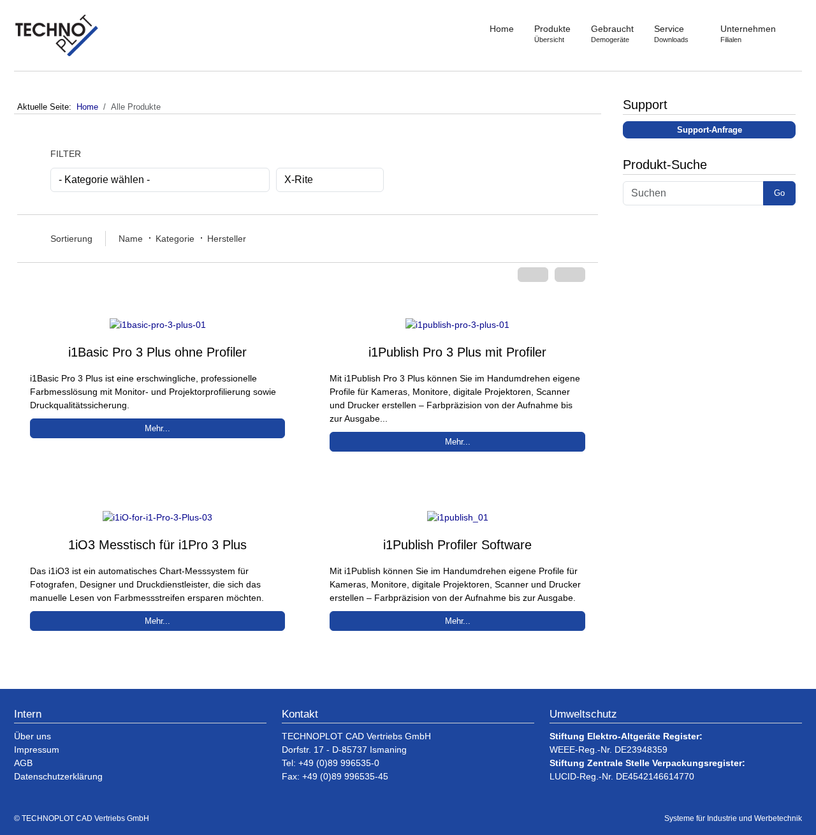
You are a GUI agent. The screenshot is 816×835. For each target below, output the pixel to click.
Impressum (36, 749)
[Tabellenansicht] (570, 274)
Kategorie (175, 238)
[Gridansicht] (533, 274)
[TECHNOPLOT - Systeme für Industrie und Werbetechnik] (57, 35)
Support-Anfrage (709, 130)
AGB (23, 763)
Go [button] (779, 193)
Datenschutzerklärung (58, 776)
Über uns (32, 736)
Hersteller (226, 238)
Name (131, 238)
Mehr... (157, 428)
